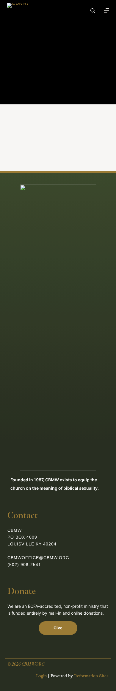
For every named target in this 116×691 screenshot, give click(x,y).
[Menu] (106, 10)
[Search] (92, 10)
